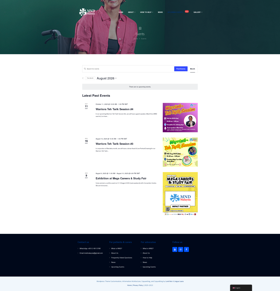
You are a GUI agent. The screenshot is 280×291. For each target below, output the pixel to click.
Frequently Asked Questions (121, 257)
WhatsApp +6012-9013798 (90, 248)
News (113, 262)
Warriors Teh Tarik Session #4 (114, 109)
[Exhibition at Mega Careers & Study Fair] (180, 194)
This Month (90, 78)
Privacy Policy (138, 285)
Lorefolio (168, 281)
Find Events (180, 69)
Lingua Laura (179, 281)
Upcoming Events (117, 266)
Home (136, 39)
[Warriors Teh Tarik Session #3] (180, 152)
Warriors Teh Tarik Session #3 (114, 144)
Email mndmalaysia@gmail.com (91, 253)
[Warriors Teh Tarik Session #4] (180, 117)
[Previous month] (82, 78)
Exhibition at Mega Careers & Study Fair (121, 178)
